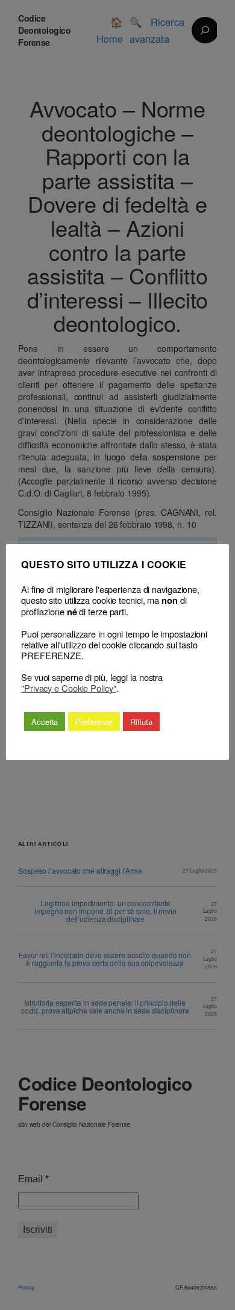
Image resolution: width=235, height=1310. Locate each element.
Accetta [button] (44, 721)
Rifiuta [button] (141, 721)
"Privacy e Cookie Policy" (68, 688)
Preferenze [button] (94, 721)
